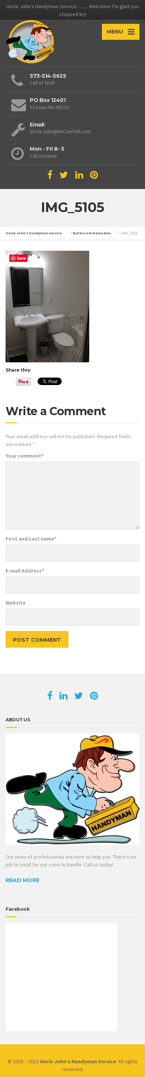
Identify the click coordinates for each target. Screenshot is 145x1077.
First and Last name (31, 538)
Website (16, 602)
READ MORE (22, 880)
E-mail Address (25, 570)
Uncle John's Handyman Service (34, 233)
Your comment (25, 455)
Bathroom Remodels (92, 233)
